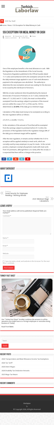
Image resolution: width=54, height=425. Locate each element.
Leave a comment (11, 38)
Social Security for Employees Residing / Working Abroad (16, 193)
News (10, 25)
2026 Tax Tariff (10, 21)
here (11, 327)
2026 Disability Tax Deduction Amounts (16, 371)
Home (4, 25)
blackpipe (27, 403)
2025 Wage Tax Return (10, 374)
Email (5, 246)
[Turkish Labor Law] (27, 8)
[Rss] (27, 406)
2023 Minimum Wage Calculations (40, 199)
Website (6, 253)
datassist (8, 36)
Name (5, 238)
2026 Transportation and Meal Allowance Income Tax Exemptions (25, 359)
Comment (7, 216)
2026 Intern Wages (8, 367)
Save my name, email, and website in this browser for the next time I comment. (26, 262)
